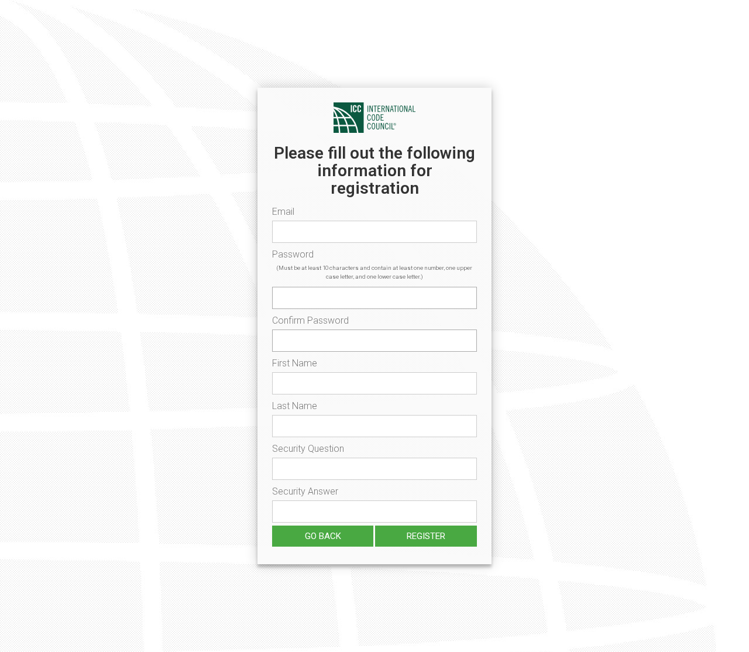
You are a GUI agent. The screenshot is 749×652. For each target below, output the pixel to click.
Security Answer (305, 491)
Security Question (308, 448)
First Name (294, 363)
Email (283, 211)
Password (293, 254)
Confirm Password (310, 320)
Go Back (323, 536)
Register (426, 536)
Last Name (294, 405)
